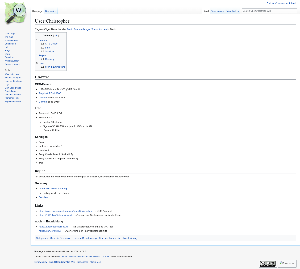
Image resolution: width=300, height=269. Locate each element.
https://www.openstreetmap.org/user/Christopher (65, 211)
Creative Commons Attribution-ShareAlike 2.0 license (84, 256)
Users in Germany (60, 238)
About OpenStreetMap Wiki (62, 262)
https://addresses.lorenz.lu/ (53, 226)
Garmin (43, 97)
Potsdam (43, 197)
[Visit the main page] (15, 14)
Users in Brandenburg (85, 238)
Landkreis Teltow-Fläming (53, 188)
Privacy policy (40, 262)
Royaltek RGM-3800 (50, 93)
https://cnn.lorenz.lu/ (50, 230)
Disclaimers (82, 262)
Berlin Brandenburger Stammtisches (87, 29)
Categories (42, 238)
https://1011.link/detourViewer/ (55, 215)
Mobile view (95, 262)
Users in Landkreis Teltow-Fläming (118, 238)
